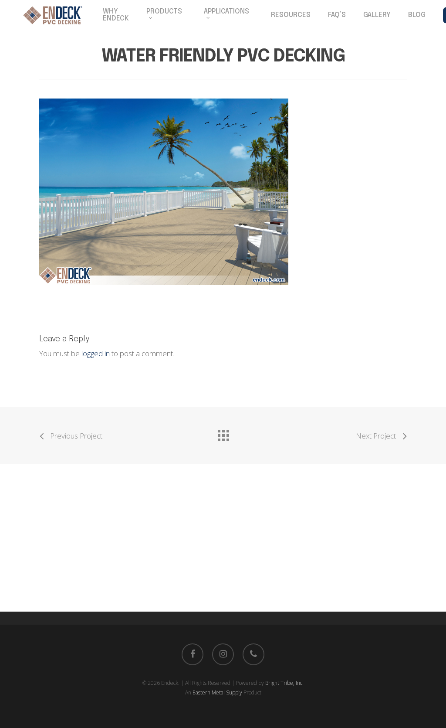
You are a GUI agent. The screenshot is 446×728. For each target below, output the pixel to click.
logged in (95, 353)
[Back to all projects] (223, 433)
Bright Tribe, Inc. (284, 683)
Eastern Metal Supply (217, 692)
